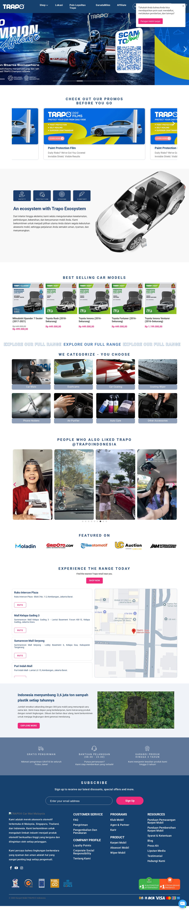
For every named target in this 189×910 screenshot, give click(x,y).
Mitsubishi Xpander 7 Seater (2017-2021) (28, 301)
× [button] (183, 6)
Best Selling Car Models (94, 280)
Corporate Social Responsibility (83, 854)
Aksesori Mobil (119, 850)
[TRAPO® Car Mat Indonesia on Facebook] (11, 871)
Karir (113, 832)
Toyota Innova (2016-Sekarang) (94, 301)
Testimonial (155, 858)
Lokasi (59, 5)
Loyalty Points (82, 848)
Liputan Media (157, 853)
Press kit (153, 848)
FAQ (75, 822)
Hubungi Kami (156, 863)
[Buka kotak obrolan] (182, 904)
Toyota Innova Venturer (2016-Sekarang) (160, 301)
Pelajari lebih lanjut (151, 21)
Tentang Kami (82, 861)
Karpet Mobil (118, 845)
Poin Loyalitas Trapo (77, 6)
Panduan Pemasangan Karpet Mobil (162, 824)
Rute (20, 607)
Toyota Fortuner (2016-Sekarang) (127, 301)
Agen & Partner (119, 827)
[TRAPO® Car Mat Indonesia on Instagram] (21, 871)
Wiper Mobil (118, 855)
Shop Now (94, 583)
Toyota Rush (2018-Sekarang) (61, 301)
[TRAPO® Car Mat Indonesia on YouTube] (16, 871)
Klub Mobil (117, 822)
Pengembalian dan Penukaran (85, 834)
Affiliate (121, 5)
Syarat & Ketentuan (160, 838)
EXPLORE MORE (29, 728)
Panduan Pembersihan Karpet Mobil (162, 832)
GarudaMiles (103, 5)
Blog (150, 843)
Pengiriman (80, 827)
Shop (42, 5)
